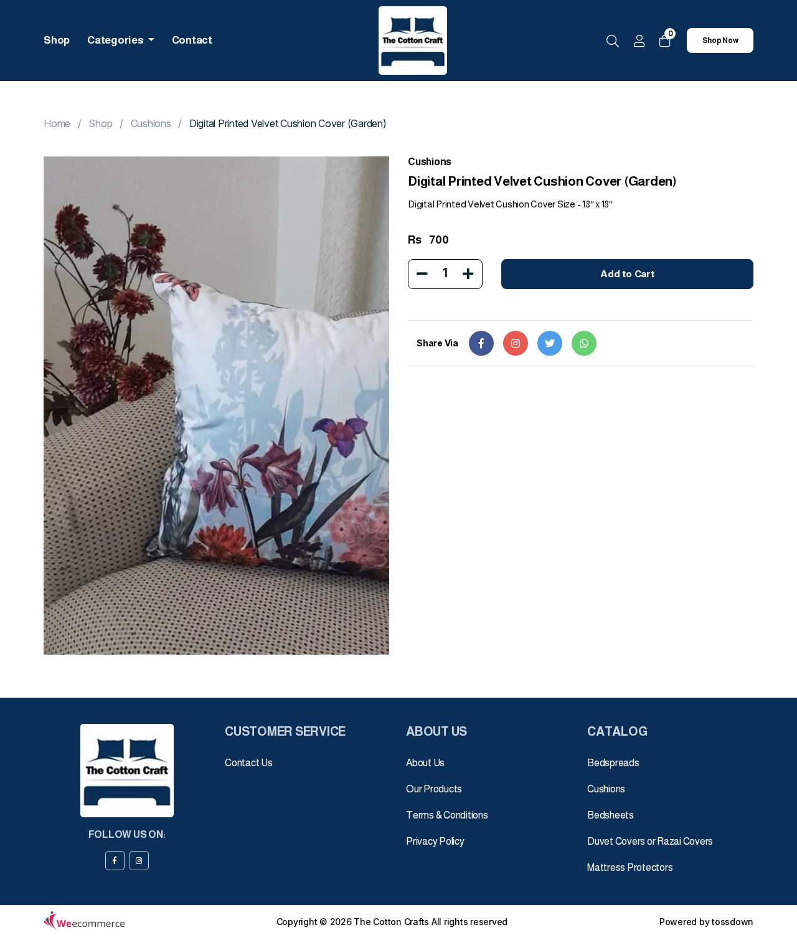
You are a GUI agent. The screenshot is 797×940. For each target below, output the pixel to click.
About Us (425, 762)
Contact (192, 40)
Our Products (434, 789)
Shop (57, 40)
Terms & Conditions (447, 815)
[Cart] (665, 40)
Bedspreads (613, 762)
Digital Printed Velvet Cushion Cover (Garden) (288, 123)
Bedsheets (610, 815)
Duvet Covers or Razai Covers (650, 841)
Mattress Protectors (629, 867)
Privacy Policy (435, 841)
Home (57, 123)
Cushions (151, 123)
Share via (437, 343)
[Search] (612, 42)
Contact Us (249, 762)
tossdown (732, 921)
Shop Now (720, 40)
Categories (116, 40)
